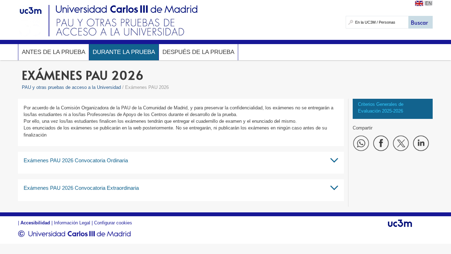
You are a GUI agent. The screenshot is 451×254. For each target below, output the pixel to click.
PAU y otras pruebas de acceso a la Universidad (71, 87)
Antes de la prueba (53, 52)
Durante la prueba (124, 52)
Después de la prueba (198, 52)
